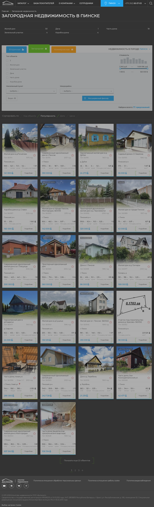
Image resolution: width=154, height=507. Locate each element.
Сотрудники (86, 3)
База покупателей (44, 3)
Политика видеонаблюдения (139, 481)
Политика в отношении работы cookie (104, 481)
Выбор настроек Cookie (11, 505)
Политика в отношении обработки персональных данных (57, 481)
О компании (66, 3)
